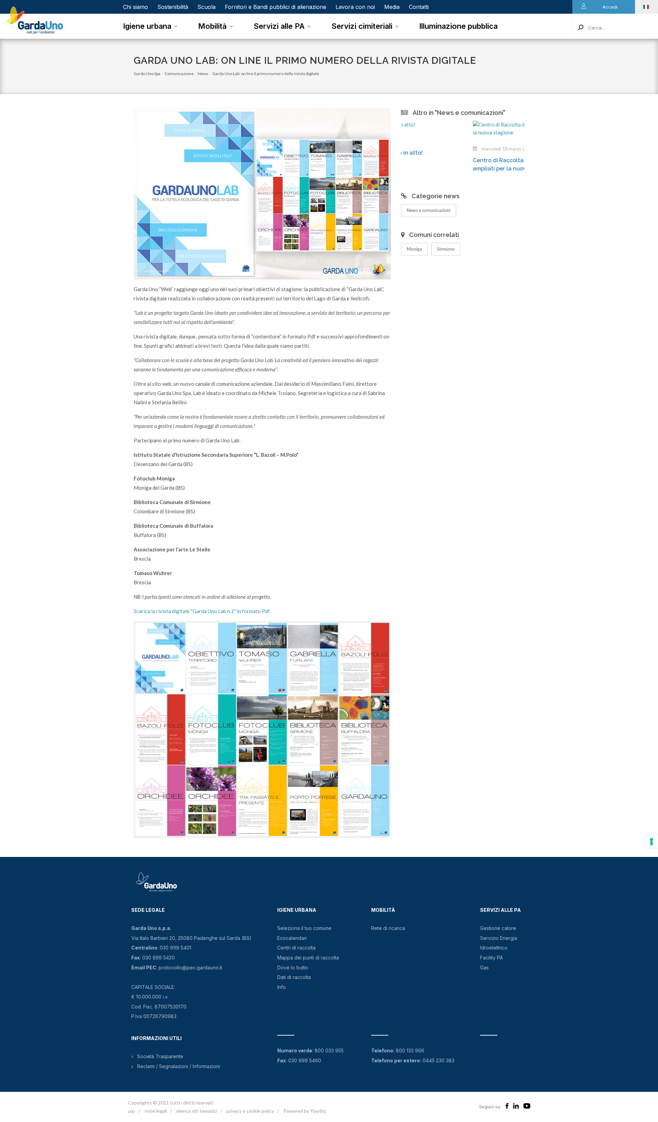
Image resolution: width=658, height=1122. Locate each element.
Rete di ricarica (388, 928)
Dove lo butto (292, 967)
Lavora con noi (355, 6)
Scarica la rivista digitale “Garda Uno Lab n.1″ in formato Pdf (202, 611)
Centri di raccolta (296, 948)
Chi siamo (135, 6)
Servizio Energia (498, 938)
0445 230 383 (438, 1060)
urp (131, 1111)
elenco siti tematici (196, 1111)
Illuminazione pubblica (458, 26)
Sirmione (445, 249)
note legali (156, 1111)
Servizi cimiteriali (361, 26)
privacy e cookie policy (250, 1111)
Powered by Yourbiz (304, 1111)
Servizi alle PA (279, 26)
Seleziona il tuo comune (304, 928)
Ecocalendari (292, 938)
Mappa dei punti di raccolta (308, 957)
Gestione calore (498, 928)
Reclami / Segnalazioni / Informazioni (178, 1066)
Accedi (610, 7)
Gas (484, 967)
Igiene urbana (147, 26)
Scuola (206, 6)
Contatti (419, 6)
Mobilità (212, 26)
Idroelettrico (494, 948)
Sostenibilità (172, 6)
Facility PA (491, 957)
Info (281, 987)
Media (392, 6)
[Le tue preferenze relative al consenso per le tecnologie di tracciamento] (651, 841)
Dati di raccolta (294, 977)
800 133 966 (410, 1050)
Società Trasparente (160, 1056)
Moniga (414, 249)
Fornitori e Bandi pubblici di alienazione (275, 6)
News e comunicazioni (428, 210)
